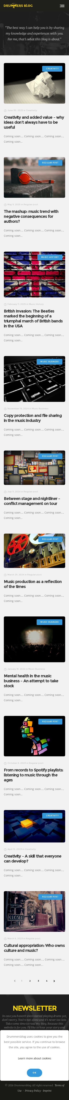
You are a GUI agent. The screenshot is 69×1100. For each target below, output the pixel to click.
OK (34, 1072)
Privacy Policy (33, 1090)
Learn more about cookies (34, 1058)
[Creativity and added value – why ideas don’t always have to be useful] (34, 83)
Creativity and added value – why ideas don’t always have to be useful (34, 122)
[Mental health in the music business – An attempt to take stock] (34, 639)
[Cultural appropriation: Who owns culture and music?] (34, 911)
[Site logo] (18, 5)
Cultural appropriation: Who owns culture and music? (34, 948)
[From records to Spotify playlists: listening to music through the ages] (34, 736)
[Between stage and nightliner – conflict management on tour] (34, 468)
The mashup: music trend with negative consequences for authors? (31, 216)
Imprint (47, 1090)
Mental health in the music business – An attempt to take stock (31, 681)
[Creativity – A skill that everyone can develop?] (34, 826)
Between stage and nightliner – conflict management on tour (32, 501)
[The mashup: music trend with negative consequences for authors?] (34, 177)
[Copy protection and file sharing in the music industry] (34, 379)
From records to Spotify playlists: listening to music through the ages (33, 775)
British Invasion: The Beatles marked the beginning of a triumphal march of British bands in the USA (33, 318)
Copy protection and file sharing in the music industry (33, 418)
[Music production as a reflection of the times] (34, 551)
